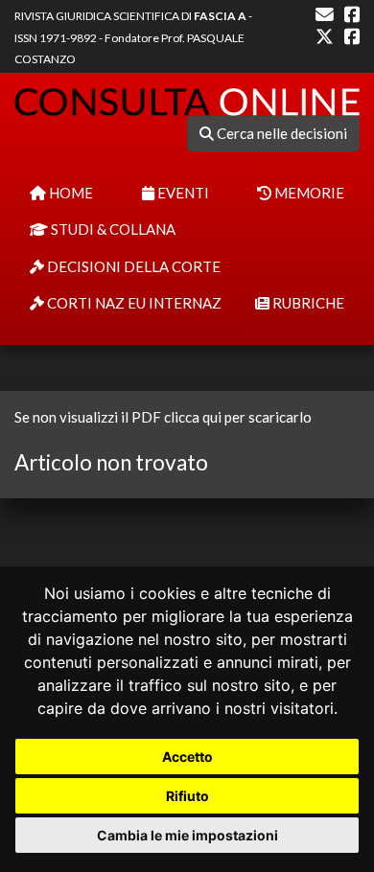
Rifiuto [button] (187, 796)
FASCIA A (220, 16)
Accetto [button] (187, 756)
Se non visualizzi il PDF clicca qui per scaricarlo (163, 416)
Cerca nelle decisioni (280, 133)
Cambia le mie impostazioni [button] (187, 835)
